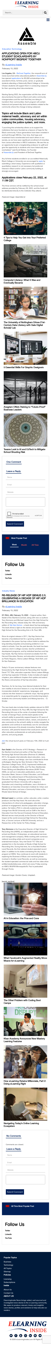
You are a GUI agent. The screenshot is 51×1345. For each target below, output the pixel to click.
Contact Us (8, 1293)
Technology (8, 1265)
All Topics (8, 1268)
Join (3, 741)
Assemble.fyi (41, 76)
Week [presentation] (14, 544)
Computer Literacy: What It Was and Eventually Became (22, 281)
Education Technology (12, 49)
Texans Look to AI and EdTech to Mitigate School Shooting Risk (24, 450)
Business (7, 1262)
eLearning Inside (13, 64)
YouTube (8, 578)
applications (16, 78)
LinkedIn (8, 574)
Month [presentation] (24, 545)
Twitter (7, 571)
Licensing (8, 1279)
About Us (8, 1290)
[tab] (14, 545)
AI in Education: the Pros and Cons (21, 918)
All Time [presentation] (35, 545)
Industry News (8, 591)
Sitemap (7, 1271)
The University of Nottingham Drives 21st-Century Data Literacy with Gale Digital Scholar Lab (24, 325)
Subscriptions (9, 1282)
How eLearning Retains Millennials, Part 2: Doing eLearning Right (25, 1082)
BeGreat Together (24, 73)
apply (41, 161)
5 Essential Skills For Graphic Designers (24, 367)
